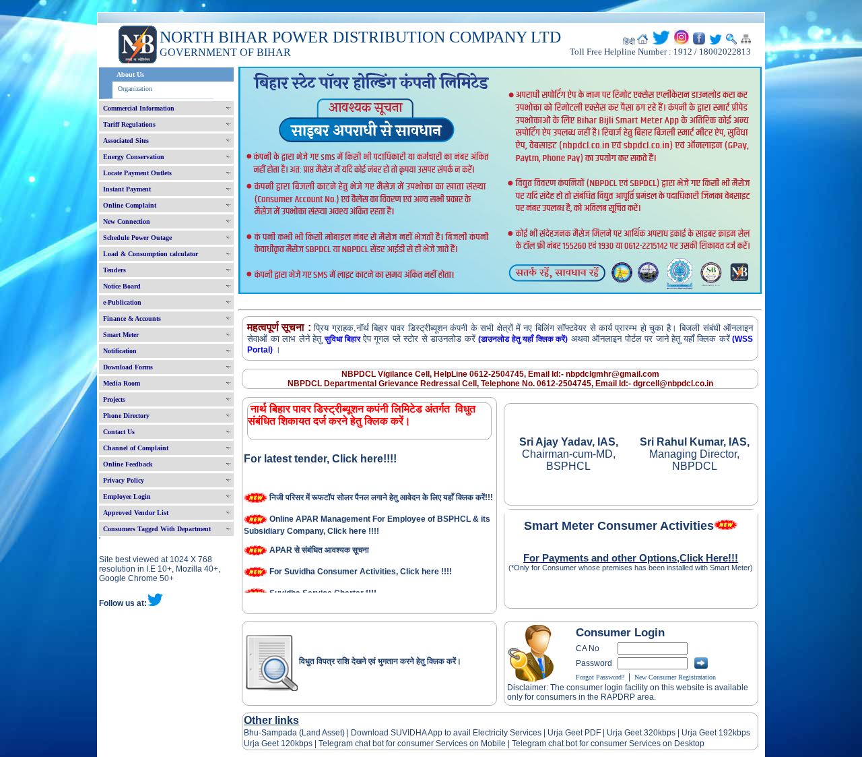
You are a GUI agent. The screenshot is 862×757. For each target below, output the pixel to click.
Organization (135, 88)
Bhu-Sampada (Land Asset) (294, 732)
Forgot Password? (600, 677)
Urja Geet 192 (706, 732)
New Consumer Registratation (675, 677)
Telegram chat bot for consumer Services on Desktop (608, 743)
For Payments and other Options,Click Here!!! (630, 558)
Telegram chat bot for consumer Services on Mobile (412, 743)
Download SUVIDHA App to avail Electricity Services (446, 732)
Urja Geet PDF (574, 732)
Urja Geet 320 (632, 732)
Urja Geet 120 (269, 743)
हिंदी (629, 42)
